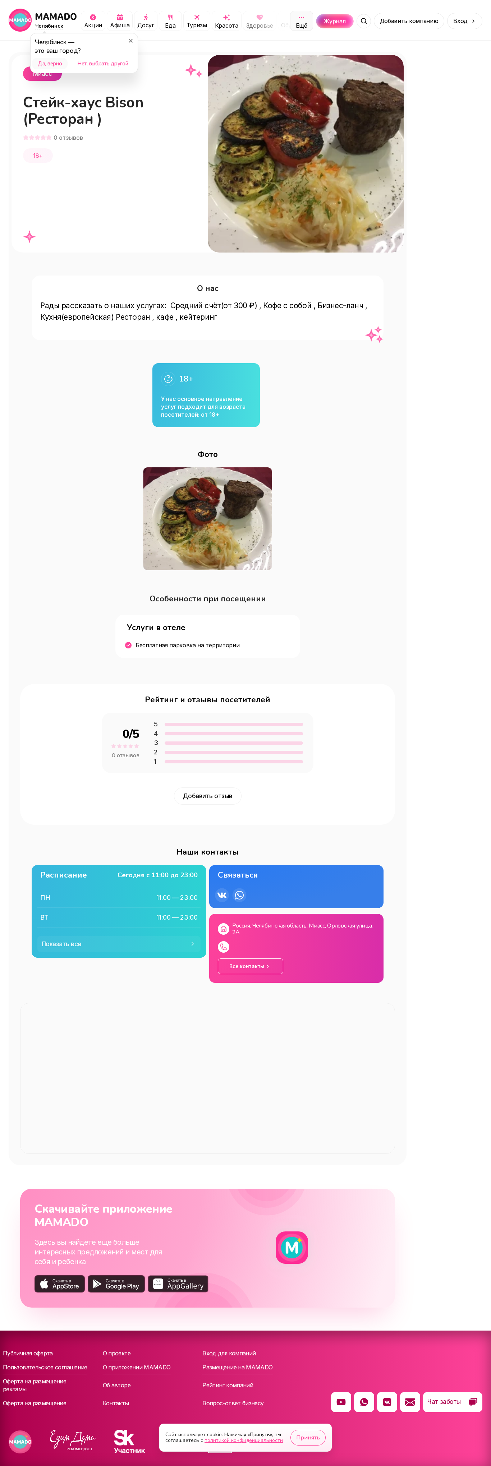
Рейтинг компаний (227, 1385)
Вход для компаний (229, 1353)
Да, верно (50, 63)
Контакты (116, 1403)
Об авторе (116, 1385)
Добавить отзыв (208, 796)
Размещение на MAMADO (237, 1367)
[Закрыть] (130, 40)
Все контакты (246, 966)
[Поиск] (363, 21)
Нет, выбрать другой (102, 63)
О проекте (116, 1353)
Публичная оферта (28, 1353)
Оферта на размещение (34, 1403)
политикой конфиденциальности (244, 1440)
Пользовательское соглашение (45, 1367)
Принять (308, 1438)
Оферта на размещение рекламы (34, 1385)
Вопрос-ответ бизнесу (232, 1403)
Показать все (62, 944)
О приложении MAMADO (137, 1367)
